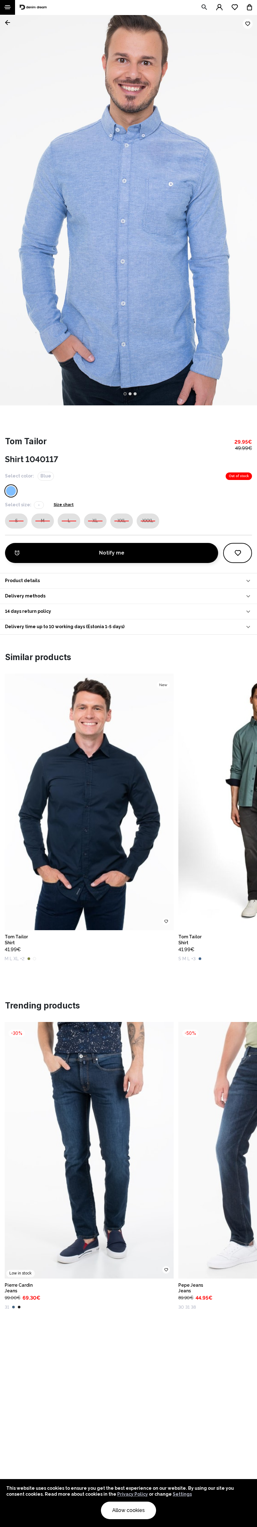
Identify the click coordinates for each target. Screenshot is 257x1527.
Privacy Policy (132, 1494)
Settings (182, 1494)
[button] (128, 580)
